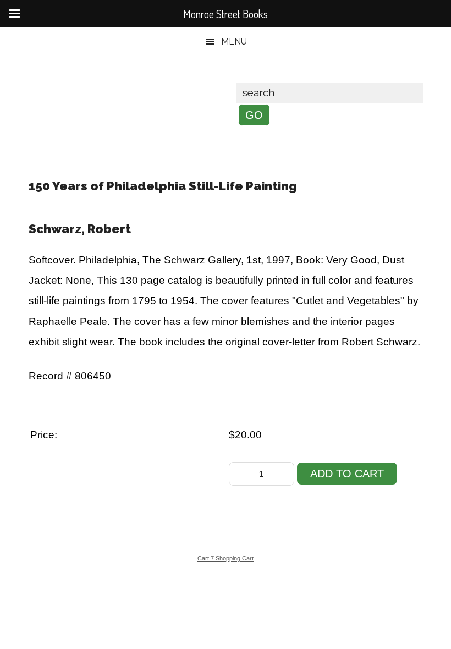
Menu (234, 41)
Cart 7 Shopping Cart (225, 558)
